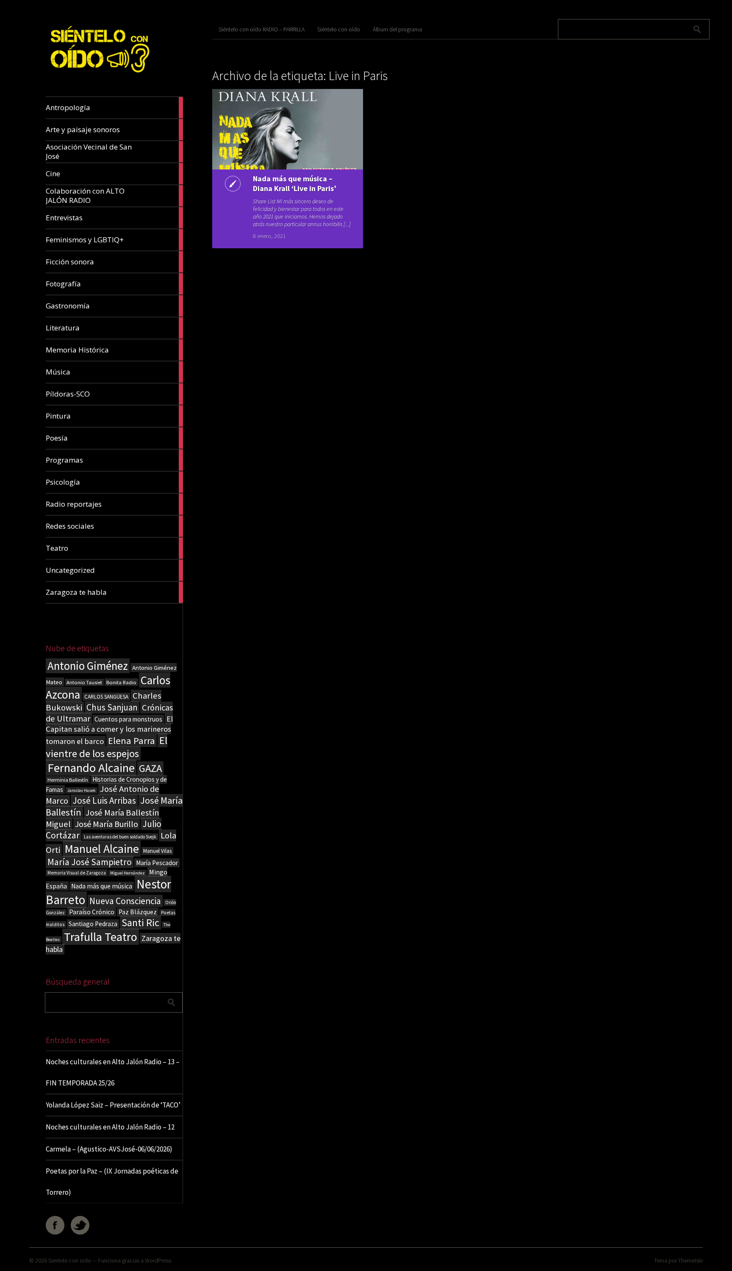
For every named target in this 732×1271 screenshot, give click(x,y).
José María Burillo (106, 824)
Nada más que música (101, 886)
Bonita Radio (121, 682)
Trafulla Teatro (100, 936)
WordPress (158, 1260)
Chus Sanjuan (112, 707)
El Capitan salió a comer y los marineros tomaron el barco (109, 730)
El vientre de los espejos (106, 747)
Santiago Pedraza (93, 924)
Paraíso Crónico (91, 911)
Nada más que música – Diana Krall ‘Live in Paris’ (294, 183)
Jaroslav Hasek (81, 790)
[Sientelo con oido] (99, 76)
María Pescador (157, 863)
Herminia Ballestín (67, 780)
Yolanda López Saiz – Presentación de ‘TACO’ (113, 1105)
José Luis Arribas (104, 800)
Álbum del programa (397, 29)
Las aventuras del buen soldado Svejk (120, 837)
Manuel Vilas (157, 851)
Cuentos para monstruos (128, 719)
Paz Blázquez (138, 912)
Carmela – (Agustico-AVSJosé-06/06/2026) (109, 1149)
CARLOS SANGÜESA (106, 696)
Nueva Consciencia (125, 901)
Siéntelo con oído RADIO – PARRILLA (262, 29)
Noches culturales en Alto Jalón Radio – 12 (110, 1127)
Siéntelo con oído (338, 29)
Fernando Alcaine (91, 767)
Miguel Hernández (127, 873)
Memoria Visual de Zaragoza (76, 873)
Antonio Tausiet (84, 682)
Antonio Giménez (87, 666)
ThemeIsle (690, 1260)
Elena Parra (131, 741)
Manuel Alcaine (101, 848)
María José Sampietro (89, 862)
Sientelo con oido (69, 1260)
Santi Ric (140, 922)
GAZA (150, 768)
